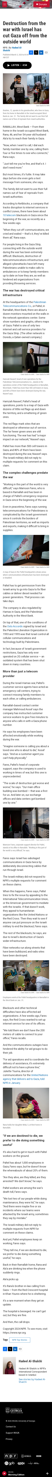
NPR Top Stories (19, 1340)
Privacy (9, 1439)
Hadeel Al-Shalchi (12, 49)
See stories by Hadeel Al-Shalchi (32, 1380)
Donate (43, 4)
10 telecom (9, 215)
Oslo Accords (15, 626)
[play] (4, 1473)
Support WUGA (12, 1433)
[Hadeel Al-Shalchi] (9, 1365)
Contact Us (11, 1427)
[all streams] (48, 1473)
